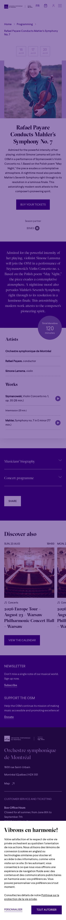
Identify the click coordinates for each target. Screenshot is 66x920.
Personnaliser (13, 910)
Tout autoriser (46, 910)
